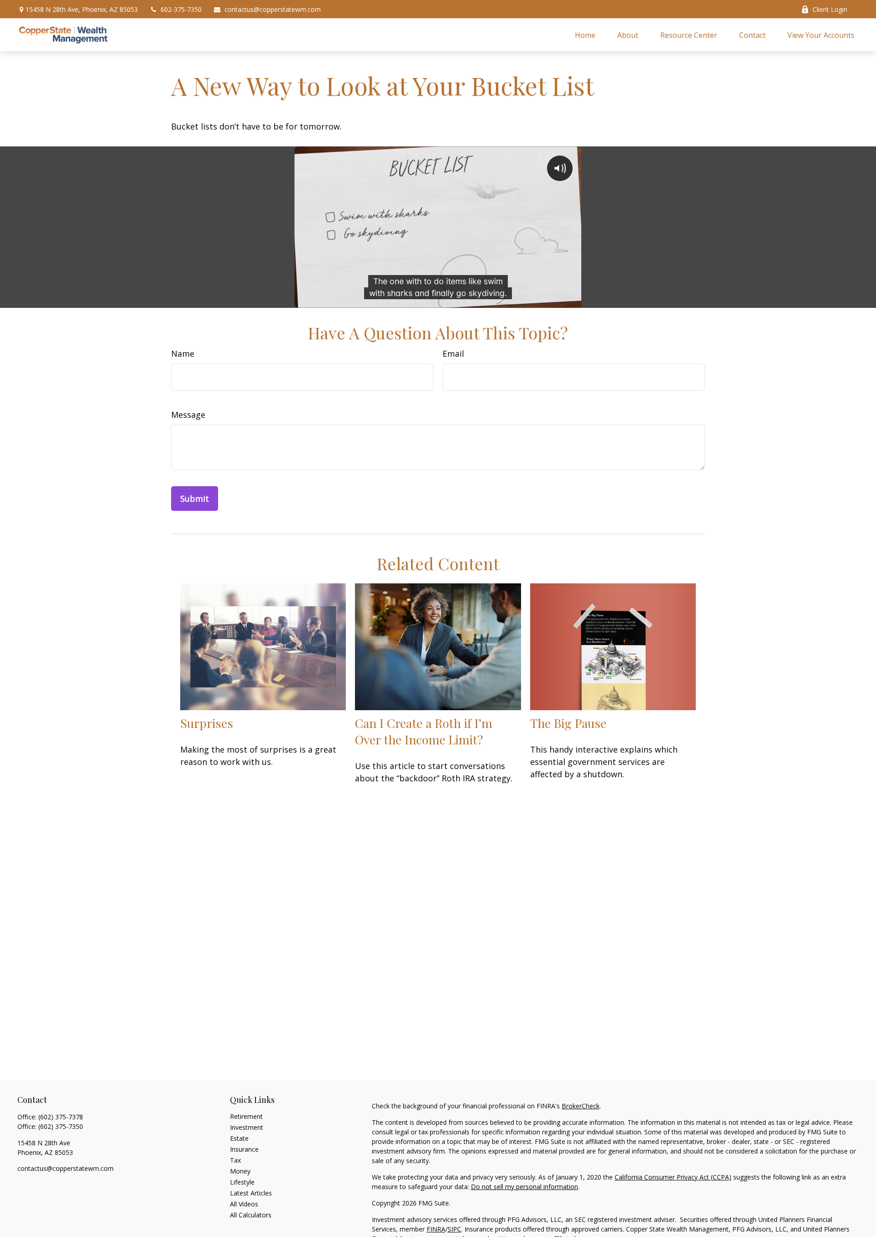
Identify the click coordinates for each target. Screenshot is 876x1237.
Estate (239, 1138)
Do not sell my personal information (524, 1186)
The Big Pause (568, 723)
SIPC (454, 1229)
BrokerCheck (581, 1106)
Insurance (244, 1149)
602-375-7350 (181, 9)
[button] (585, 34)
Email (453, 353)
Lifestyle (242, 1182)
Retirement (246, 1116)
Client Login (830, 9)
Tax (235, 1160)
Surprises (206, 723)
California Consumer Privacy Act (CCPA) (673, 1177)
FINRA (436, 1229)
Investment (246, 1127)
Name (182, 353)
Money (240, 1171)
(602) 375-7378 (60, 1116)
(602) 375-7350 (60, 1126)
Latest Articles (251, 1193)
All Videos (244, 1204)
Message (188, 414)
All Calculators (250, 1215)
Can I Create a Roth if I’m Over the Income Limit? (423, 731)
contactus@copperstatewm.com (272, 9)
